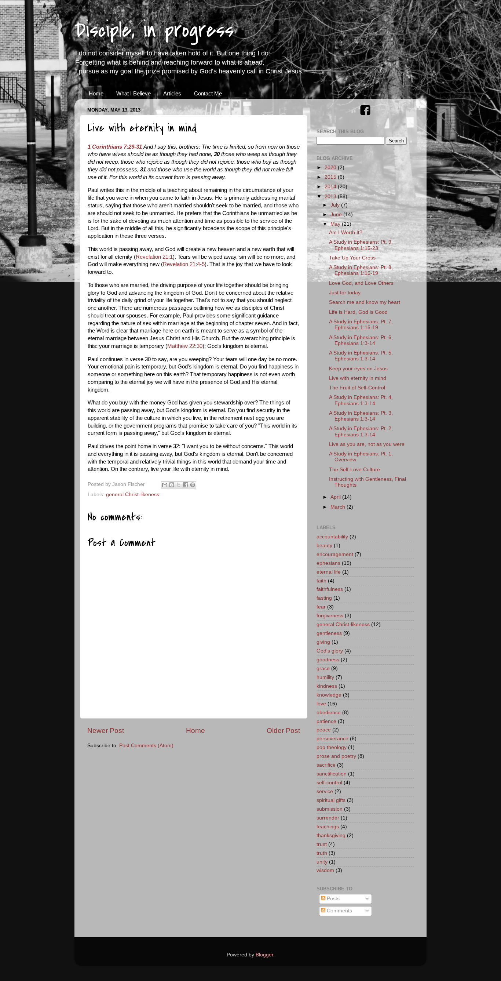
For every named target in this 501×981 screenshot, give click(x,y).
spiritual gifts (331, 800)
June (336, 214)
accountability (332, 536)
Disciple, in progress (154, 30)
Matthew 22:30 (184, 346)
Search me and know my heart (364, 302)
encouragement (335, 554)
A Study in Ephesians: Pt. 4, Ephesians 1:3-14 (361, 400)
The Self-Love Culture (354, 469)
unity (322, 862)
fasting (324, 598)
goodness (328, 659)
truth (322, 853)
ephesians (328, 563)
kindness (327, 686)
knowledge (329, 695)
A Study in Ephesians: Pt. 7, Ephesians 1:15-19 (361, 324)
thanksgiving (331, 835)
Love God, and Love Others (361, 283)
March (338, 507)
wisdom (325, 870)
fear (321, 607)
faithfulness (330, 589)
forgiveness (330, 615)
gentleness (329, 633)
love (321, 703)
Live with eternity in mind (357, 378)
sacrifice (326, 765)
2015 (331, 177)
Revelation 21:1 (154, 257)
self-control (329, 782)
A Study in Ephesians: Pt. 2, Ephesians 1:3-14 (361, 431)
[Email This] (164, 484)
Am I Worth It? (345, 232)
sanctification (332, 774)
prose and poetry (336, 756)
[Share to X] (178, 484)
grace (323, 668)
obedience (329, 712)
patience (326, 721)
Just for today (345, 292)
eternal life (329, 572)
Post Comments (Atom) (146, 745)
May (336, 224)
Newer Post (105, 730)
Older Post (283, 730)
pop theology (332, 747)
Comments (338, 910)
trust (322, 844)
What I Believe (133, 93)
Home (96, 93)
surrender (328, 818)
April (336, 497)
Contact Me (208, 93)
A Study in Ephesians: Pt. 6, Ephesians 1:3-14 (361, 340)
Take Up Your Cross (352, 258)
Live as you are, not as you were (367, 444)
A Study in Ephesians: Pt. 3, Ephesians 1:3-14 (361, 416)
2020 (331, 167)
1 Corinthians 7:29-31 (115, 147)
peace (324, 730)
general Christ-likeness (132, 494)
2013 (331, 196)
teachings (328, 826)
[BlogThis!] (171, 484)
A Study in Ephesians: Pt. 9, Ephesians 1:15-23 (361, 245)
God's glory (330, 651)
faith (321, 581)
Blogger (264, 955)
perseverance (332, 738)
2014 (331, 186)
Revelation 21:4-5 (184, 264)
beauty (324, 545)
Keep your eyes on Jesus (358, 368)
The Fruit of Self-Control (357, 387)
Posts (332, 898)
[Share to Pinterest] (192, 484)
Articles (172, 93)
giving (323, 642)
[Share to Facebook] (185, 484)
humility (325, 677)
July (335, 205)
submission (330, 809)
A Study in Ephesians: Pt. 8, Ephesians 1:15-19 (361, 270)
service (325, 791)
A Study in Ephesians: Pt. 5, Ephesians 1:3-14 (361, 355)
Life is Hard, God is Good (358, 312)
